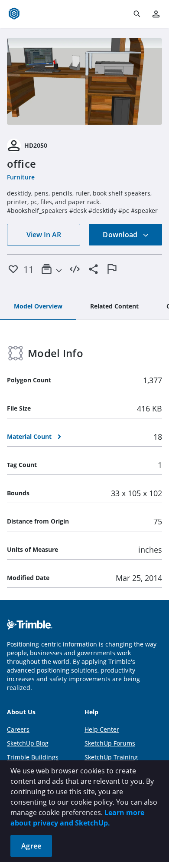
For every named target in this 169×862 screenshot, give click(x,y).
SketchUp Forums (109, 743)
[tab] (38, 306)
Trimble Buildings (32, 757)
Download (121, 234)
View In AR (43, 234)
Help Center (101, 729)
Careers (18, 729)
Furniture (21, 177)
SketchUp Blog (28, 743)
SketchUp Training (111, 757)
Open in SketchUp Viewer (84, 81)
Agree (31, 846)
